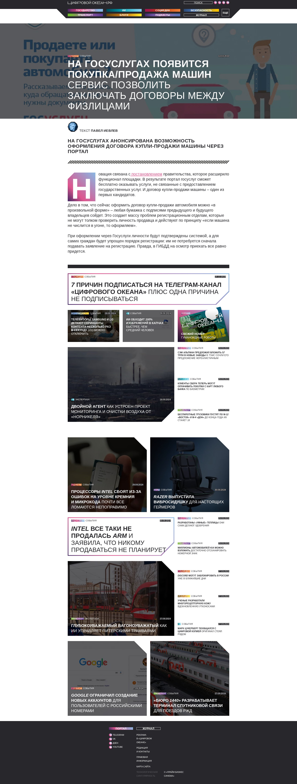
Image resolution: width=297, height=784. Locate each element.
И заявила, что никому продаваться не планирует (120, 539)
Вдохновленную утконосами (196, 603)
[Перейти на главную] (90, 3)
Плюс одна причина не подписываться (146, 291)
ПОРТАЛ (121, 728)
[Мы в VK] (219, 2)
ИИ (124, 10)
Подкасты (162, 15)
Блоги (124, 15)
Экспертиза (82, 399)
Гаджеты (76, 485)
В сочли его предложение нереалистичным (203, 355)
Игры (157, 490)
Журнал (201, 15)
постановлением (146, 174)
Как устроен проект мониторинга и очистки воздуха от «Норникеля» (111, 411)
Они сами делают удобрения (201, 524)
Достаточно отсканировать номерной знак (202, 550)
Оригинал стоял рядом (200, 631)
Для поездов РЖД (188, 705)
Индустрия (184, 348)
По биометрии (200, 386)
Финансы (183, 379)
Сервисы (73, 56)
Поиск (198, 2)
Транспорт (85, 15)
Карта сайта (143, 766)
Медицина (184, 596)
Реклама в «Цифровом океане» (144, 739)
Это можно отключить (92, 326)
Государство (85, 10)
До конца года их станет (203, 417)
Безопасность (201, 10)
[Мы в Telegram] (215, 2)
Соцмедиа (162, 10)
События (85, 56)
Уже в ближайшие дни (203, 577)
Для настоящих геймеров (189, 502)
